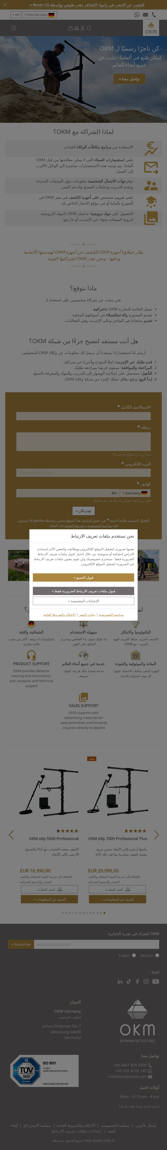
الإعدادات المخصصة (85, 601)
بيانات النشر (87, 614)
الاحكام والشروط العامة (59, 614)
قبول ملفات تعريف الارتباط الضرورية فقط (85, 591)
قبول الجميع (85, 577)
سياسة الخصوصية (111, 614)
